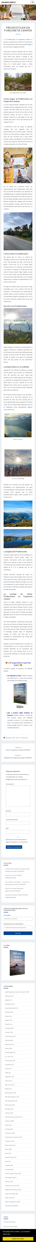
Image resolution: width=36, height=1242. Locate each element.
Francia (7, 1068)
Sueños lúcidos (9, 1157)
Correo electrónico (12, 819)
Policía (7, 1125)
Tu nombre (7, 915)
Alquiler (7, 1000)
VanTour (7, 1181)
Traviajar (8, 1169)
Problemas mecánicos (12, 1137)
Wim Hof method (10, 1206)
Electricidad (9, 1052)
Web (7, 828)
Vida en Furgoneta (22, 738)
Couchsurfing (9, 1036)
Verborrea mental (10, 1185)
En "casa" (8, 1056)
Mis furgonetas (10, 1101)
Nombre (8, 811)
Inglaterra (8, 1077)
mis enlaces (11, 718)
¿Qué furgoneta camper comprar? (15, 992)
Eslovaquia (8, 1064)
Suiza (6, 1161)
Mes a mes (8, 1085)
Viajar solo (8, 1198)
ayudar (7, 1020)
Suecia (7, 1153)
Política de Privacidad (10, 1226)
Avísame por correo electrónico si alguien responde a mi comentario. (17, 841)
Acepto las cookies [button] (18, 1238)
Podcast (7, 1121)
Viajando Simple (8, 2)
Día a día (7, 1040)
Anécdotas (8, 1004)
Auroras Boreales (10, 1008)
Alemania (8, 996)
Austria (7, 1016)
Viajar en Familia (10, 1194)
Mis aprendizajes (10, 1097)
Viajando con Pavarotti (12, 1190)
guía (12, 678)
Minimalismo (9, 1093)
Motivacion (8, 1105)
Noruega (28, 44)
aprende (13, 589)
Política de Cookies (10, 1222)
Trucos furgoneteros (11, 1173)
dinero (7, 1048)
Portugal (8, 1129)
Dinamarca (8, 1044)
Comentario (10, 784)
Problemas (8, 1133)
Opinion (7, 1113)
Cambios (8, 1028)
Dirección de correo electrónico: (14, 924)
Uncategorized (9, 1177)
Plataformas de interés (12, 1117)
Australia (8, 1012)
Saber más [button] (6, 1234)
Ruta (13, 738)
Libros (7, 1081)
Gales (7, 1072)
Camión (7, 1032)
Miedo (7, 1089)
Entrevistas (8, 1060)
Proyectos (8, 1141)
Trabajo (7, 1165)
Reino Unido (9, 1145)
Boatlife (7, 1024)
